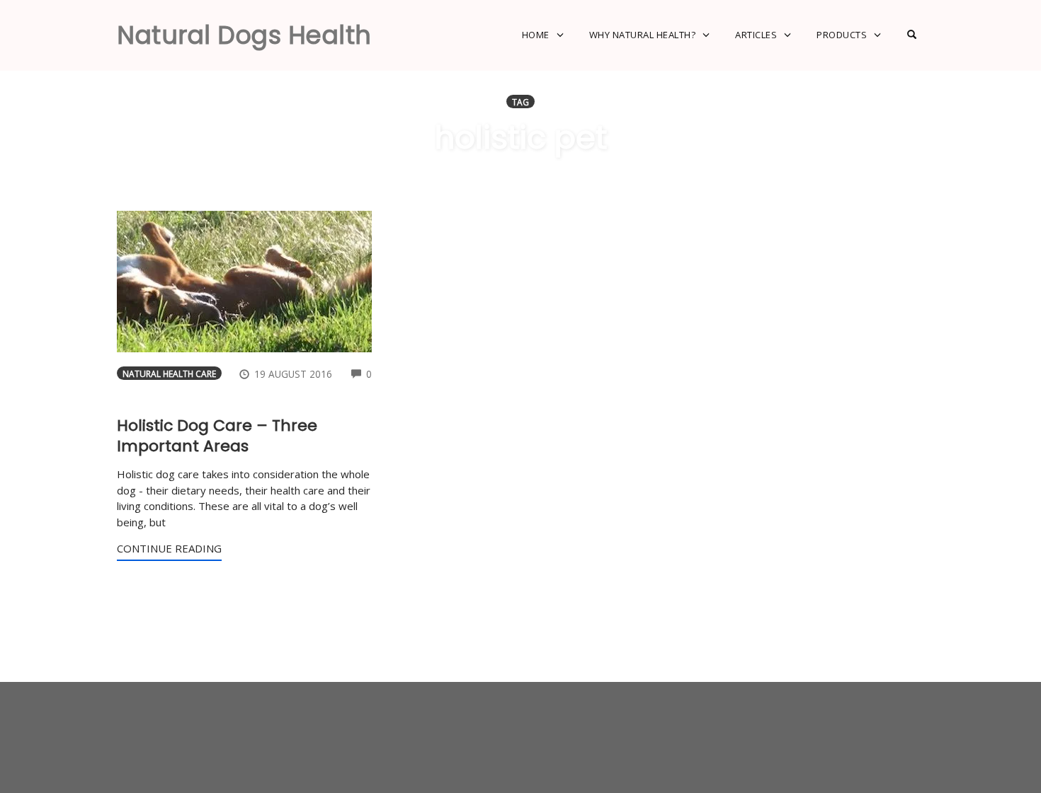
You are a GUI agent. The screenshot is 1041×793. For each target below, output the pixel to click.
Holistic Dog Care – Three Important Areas (217, 436)
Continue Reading (169, 548)
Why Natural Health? (642, 34)
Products (842, 34)
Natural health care (169, 373)
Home (536, 34)
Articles (756, 34)
